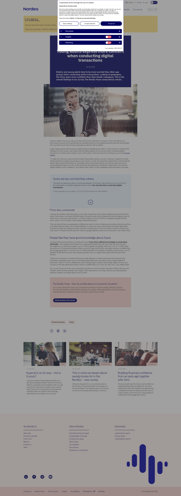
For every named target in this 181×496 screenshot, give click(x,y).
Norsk (65, 6)
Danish (61, 6)
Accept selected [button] (90, 23)
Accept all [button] (111, 23)
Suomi (75, 6)
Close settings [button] (67, 23)
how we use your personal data (86, 18)
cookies (71, 18)
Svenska (70, 6)
